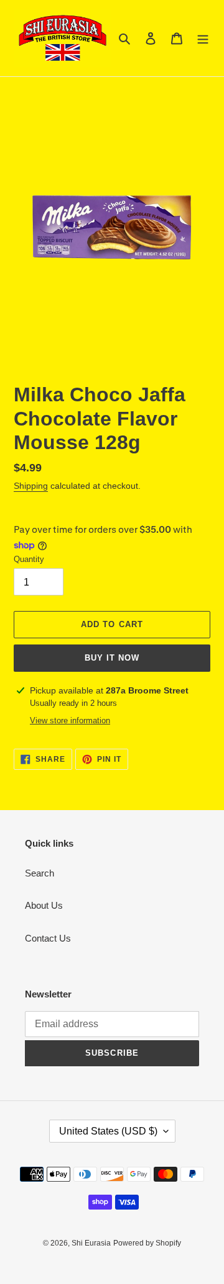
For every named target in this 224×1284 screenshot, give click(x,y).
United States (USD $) (108, 1131)
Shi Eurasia (91, 1243)
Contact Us (48, 938)
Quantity (29, 559)
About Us (44, 905)
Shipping (31, 486)
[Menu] (203, 38)
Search (39, 873)
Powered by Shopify (147, 1243)
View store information (70, 720)
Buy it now (112, 657)
